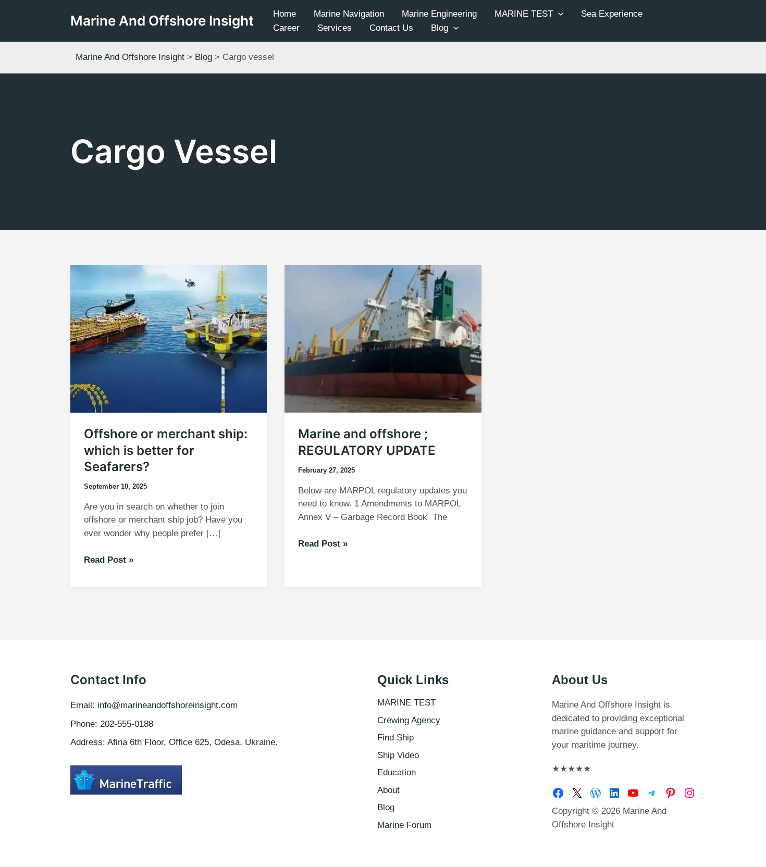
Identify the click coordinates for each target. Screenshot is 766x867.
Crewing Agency (408, 720)
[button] (558, 14)
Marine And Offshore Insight (162, 21)
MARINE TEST (524, 14)
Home (284, 14)
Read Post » (108, 560)
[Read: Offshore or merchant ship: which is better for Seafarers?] (168, 338)
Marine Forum (404, 825)
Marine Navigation (349, 14)
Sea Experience (612, 14)
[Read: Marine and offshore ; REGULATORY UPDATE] (383, 338)
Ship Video (398, 755)
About (388, 790)
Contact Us (391, 28)
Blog (439, 28)
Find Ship (395, 737)
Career (286, 28)
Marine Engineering (439, 14)
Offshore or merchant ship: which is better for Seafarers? (166, 450)
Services (334, 28)
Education (396, 772)
